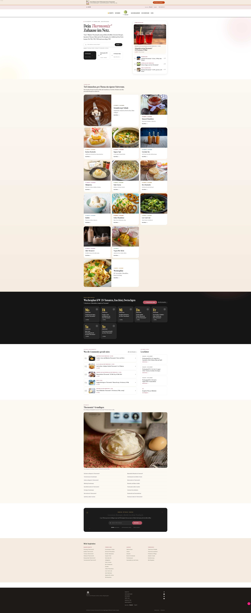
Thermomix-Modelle (152, 549)
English (155, 7)
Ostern (128, 551)
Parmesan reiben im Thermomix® (134, 496)
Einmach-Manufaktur (110, 551)
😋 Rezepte (110, 13)
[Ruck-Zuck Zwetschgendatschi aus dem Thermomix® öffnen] (97, 326)
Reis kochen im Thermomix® (133, 480)
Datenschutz (156, 610)
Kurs (152, 13)
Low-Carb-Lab (108, 570)
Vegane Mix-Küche (109, 575)
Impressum (163, 610)
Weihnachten (129, 549)
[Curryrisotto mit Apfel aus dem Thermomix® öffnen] (114, 326)
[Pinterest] (164, 596)
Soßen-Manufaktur (109, 568)
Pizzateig (89, 48)
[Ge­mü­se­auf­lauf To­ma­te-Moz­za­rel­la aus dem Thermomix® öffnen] (148, 309)
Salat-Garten (108, 562)
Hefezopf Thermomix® (89, 555)
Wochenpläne (145, 13)
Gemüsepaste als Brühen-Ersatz (134, 476)
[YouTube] (164, 598)
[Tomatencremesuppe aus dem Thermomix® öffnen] (97, 309)
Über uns (127, 598)
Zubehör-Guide (151, 555)
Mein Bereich (162, 7)
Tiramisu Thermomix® (88, 553)
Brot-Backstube (108, 564)
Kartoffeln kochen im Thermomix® (91, 486)
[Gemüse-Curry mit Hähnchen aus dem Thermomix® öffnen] (114, 309)
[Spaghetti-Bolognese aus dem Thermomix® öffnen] (131, 309)
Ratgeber (117, 13)
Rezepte (127, 592)
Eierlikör (93, 48)
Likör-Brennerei (108, 573)
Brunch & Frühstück (131, 555)
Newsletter (128, 600)
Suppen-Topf (108, 555)
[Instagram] (164, 594)
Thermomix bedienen (153, 551)
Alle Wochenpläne (162, 302)
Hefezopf (97, 48)
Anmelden (136, 522)
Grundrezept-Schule (109, 549)
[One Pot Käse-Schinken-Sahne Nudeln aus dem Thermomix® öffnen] (164, 309)
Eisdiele (107, 566)
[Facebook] (164, 592)
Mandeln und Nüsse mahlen (133, 483)
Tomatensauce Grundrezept (90, 476)
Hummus (106, 48)
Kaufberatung (151, 558)
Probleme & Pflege (152, 553)
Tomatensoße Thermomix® (90, 560)
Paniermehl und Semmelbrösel (134, 493)
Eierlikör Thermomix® (88, 551)
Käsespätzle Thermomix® (89, 558)
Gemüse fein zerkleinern (132, 490)
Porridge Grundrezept (89, 490)
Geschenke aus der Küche (132, 560)
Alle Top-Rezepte (132, 351)
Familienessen (130, 558)
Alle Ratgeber (151, 560)
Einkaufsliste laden (150, 302)
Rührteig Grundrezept (89, 483)
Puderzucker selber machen (133, 486)
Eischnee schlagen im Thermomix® (92, 473)
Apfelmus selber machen (89, 496)
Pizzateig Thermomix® (89, 549)
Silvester (128, 553)
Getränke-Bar (108, 558)
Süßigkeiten (107, 560)
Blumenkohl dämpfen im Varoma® (135, 473)
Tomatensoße (102, 48)
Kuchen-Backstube (109, 553)
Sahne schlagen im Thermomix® (91, 480)
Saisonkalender (135, 13)
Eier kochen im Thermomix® (90, 493)
